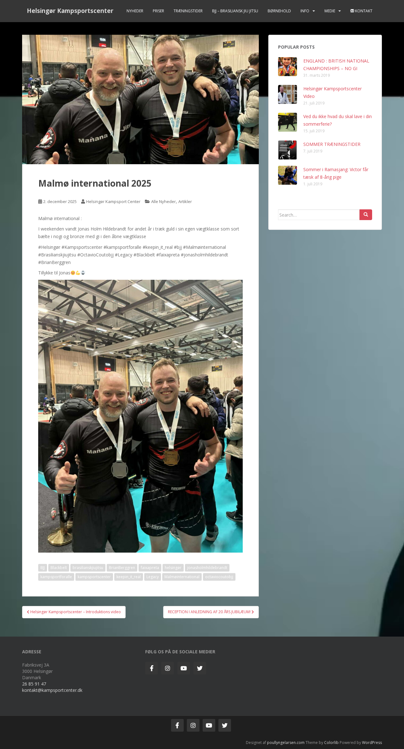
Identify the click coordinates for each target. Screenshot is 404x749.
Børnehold (279, 11)
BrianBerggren (122, 567)
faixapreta (150, 567)
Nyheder (135, 11)
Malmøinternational (181, 576)
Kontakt (363, 11)
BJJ (42, 567)
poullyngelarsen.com (286, 742)
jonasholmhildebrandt (207, 567)
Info (304, 11)
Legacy (152, 576)
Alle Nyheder (163, 201)
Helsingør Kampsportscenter (70, 11)
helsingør (173, 567)
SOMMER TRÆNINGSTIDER (331, 144)
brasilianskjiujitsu (88, 567)
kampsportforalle (56, 576)
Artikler (185, 201)
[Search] (365, 214)
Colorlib (331, 742)
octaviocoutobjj (219, 576)
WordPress (372, 742)
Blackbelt (58, 567)
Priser (158, 11)
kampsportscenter (94, 576)
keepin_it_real (128, 576)
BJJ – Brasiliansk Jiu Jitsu (235, 11)
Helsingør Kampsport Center (113, 201)
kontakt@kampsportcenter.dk (52, 690)
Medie (329, 11)
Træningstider (188, 11)
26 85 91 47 (34, 684)
